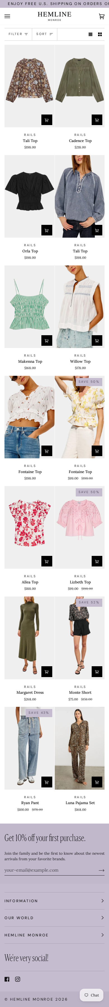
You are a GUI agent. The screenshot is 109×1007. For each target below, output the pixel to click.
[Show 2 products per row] (100, 34)
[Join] (97, 870)
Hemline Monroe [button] (26, 935)
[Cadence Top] (80, 86)
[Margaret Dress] (29, 637)
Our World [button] (19, 917)
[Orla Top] (29, 196)
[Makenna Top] (29, 306)
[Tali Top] (29, 86)
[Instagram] (17, 979)
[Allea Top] (29, 527)
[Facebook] (7, 979)
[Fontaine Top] (29, 417)
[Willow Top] (80, 306)
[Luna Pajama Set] (80, 748)
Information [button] (21, 900)
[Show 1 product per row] (90, 34)
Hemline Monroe (31, 999)
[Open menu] (12, 16)
